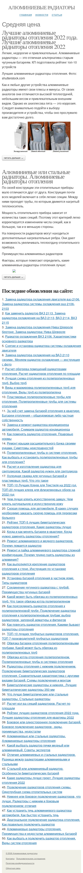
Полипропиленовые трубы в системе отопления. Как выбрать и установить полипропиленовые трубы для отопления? (40, 457)
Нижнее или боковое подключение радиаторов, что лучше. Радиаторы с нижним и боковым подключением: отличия (41, 801)
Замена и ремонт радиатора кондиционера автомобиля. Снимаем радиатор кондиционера (36, 427)
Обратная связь (13, 868)
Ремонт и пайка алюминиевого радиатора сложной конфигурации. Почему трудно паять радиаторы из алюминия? (41, 555)
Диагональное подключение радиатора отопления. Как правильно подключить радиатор (41, 822)
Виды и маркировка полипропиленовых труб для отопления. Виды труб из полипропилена (38, 389)
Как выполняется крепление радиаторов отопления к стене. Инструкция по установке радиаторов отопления (34, 569)
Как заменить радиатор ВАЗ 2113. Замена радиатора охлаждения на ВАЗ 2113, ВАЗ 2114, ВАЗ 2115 (39, 318)
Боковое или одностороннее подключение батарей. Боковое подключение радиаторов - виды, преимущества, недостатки (41, 727)
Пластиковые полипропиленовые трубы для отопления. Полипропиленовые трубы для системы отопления (39, 401)
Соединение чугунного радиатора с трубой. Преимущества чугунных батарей (35, 589)
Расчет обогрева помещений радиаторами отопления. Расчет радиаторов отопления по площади (41, 371)
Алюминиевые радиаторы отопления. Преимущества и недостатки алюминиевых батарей (39, 831)
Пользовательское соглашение (30, 858)
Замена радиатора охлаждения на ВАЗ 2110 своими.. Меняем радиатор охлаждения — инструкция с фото (41, 360)
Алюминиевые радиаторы (41, 7)
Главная (25, 14)
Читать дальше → (13, 158)
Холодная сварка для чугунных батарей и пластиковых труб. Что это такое (34, 478)
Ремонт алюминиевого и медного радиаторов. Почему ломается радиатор (37, 543)
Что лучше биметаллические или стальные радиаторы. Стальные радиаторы (35, 696)
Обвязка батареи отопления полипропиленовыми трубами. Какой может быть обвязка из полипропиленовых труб (40, 648)
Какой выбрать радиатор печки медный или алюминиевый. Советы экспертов (35, 747)
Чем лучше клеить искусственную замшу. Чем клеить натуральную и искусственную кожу (37, 501)
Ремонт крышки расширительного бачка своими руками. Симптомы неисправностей (39, 445)
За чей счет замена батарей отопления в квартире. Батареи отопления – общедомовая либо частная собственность (41, 415)
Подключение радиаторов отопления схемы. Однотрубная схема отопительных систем (36, 789)
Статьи (57, 14)
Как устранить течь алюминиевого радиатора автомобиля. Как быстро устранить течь (37, 812)
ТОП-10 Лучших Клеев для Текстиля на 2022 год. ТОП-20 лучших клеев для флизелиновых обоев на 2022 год (39, 490)
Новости (41, 14)
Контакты (10, 858)
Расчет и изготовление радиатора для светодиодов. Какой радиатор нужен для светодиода (39, 468)
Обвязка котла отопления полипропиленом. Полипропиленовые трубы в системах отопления (37, 659)
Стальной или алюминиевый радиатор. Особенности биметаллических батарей (32, 770)
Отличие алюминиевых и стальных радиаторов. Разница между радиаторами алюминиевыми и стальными (39, 759)
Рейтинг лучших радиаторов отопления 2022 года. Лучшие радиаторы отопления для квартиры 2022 (40, 715)
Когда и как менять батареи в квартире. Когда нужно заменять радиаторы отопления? (37, 533)
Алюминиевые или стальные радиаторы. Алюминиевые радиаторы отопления (36, 176)
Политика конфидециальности (20, 863)
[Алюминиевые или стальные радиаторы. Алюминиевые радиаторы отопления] (41, 270)
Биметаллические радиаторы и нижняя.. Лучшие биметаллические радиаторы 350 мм (39, 687)
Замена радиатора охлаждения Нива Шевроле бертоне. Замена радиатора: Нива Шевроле (37, 329)
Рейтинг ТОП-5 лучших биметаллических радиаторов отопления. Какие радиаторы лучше (36, 524)
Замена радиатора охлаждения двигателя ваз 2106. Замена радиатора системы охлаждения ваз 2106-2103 (41, 304)
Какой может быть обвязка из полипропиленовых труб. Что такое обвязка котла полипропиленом (40, 598)
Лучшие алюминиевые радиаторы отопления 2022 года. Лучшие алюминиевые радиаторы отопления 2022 (39, 39)
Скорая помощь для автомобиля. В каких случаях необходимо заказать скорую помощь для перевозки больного (40, 513)
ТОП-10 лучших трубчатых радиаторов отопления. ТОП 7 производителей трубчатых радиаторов (40, 636)
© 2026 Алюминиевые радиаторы (21, 853)
